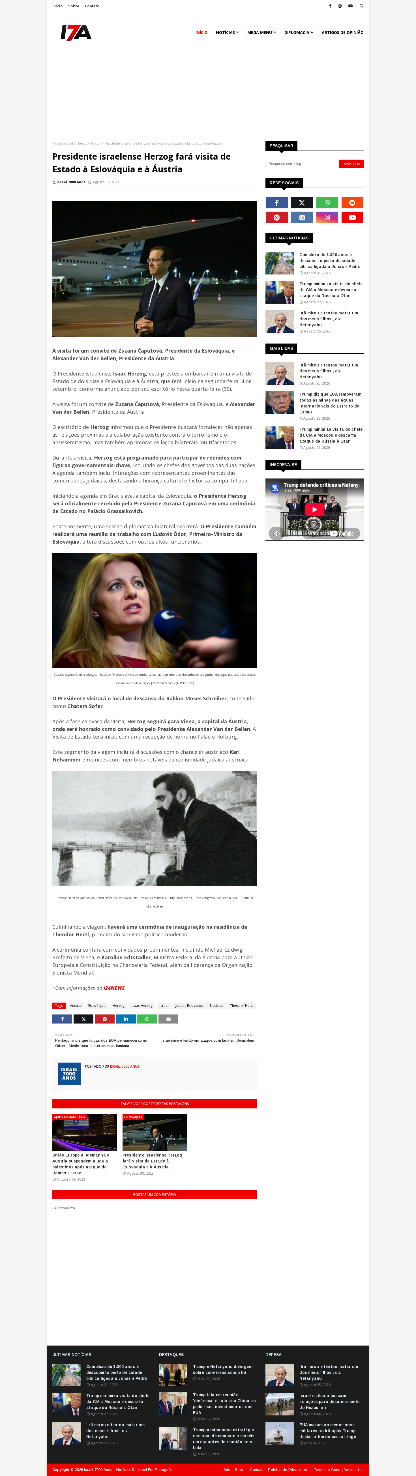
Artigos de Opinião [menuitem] (343, 32)
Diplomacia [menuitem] (296, 32)
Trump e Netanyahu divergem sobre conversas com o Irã (222, 1369)
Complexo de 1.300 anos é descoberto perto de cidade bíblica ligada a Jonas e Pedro (330, 260)
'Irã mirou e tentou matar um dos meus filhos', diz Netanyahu (328, 319)
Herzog (119, 1005)
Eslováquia (97, 1005)
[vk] (302, 217)
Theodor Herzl (88, 143)
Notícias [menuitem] (225, 32)
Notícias (216, 1005)
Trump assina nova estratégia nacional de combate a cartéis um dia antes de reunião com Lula (224, 1439)
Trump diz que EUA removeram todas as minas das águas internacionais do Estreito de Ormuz (330, 403)
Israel (164, 1005)
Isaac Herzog (142, 1005)
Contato (92, 5)
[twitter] (361, 6)
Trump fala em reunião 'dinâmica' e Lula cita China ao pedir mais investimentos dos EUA (224, 1404)
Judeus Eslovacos (189, 1005)
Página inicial (62, 143)
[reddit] (352, 203)
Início (57, 5)
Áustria (75, 1005)
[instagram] (340, 6)
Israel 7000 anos (71, 182)
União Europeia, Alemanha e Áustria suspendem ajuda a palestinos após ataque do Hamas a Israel (80, 1164)
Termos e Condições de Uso (339, 1470)
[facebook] (330, 6)
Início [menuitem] (202, 32)
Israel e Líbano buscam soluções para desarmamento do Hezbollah (329, 1401)
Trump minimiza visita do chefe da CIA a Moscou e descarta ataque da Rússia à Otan (331, 290)
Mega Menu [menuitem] (259, 32)
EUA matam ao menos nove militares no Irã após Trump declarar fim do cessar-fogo (327, 1431)
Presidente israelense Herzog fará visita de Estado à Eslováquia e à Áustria (152, 1161)
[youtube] (350, 6)
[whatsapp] (327, 203)
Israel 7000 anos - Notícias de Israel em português (128, 1470)
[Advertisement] (208, 95)
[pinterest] (276, 217)
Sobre (73, 5)
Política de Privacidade (288, 1470)
